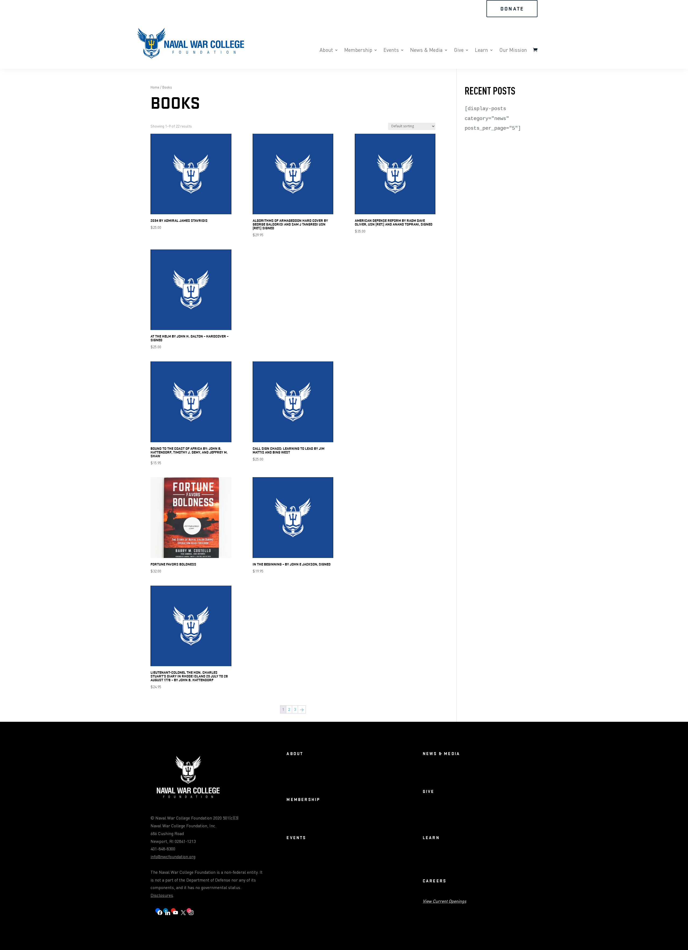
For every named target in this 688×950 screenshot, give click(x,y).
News (427, 774)
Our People (321, 782)
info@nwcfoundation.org (172, 856)
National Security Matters (467, 858)
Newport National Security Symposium (317, 866)
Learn (481, 50)
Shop (459, 9)
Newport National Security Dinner (347, 858)
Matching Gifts (520, 812)
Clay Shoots (364, 866)
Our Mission (513, 50)
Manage (389, 820)
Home (154, 87)
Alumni (312, 820)
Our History (341, 774)
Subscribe (363, 782)
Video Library (448, 774)
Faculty (330, 820)
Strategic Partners (458, 812)
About (326, 50)
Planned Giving (491, 812)
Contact (342, 782)
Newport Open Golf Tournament (359, 874)
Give (459, 50)
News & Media (426, 50)
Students (370, 820)
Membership (358, 50)
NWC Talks (431, 858)
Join (406, 9)
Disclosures (161, 895)
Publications (504, 858)
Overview (293, 774)
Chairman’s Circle (437, 820)
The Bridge (473, 774)
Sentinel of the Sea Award (307, 874)
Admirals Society (470, 820)
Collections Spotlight (440, 866)
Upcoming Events (300, 858)
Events (391, 50)
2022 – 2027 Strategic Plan (378, 774)
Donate (512, 9)
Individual (349, 820)
